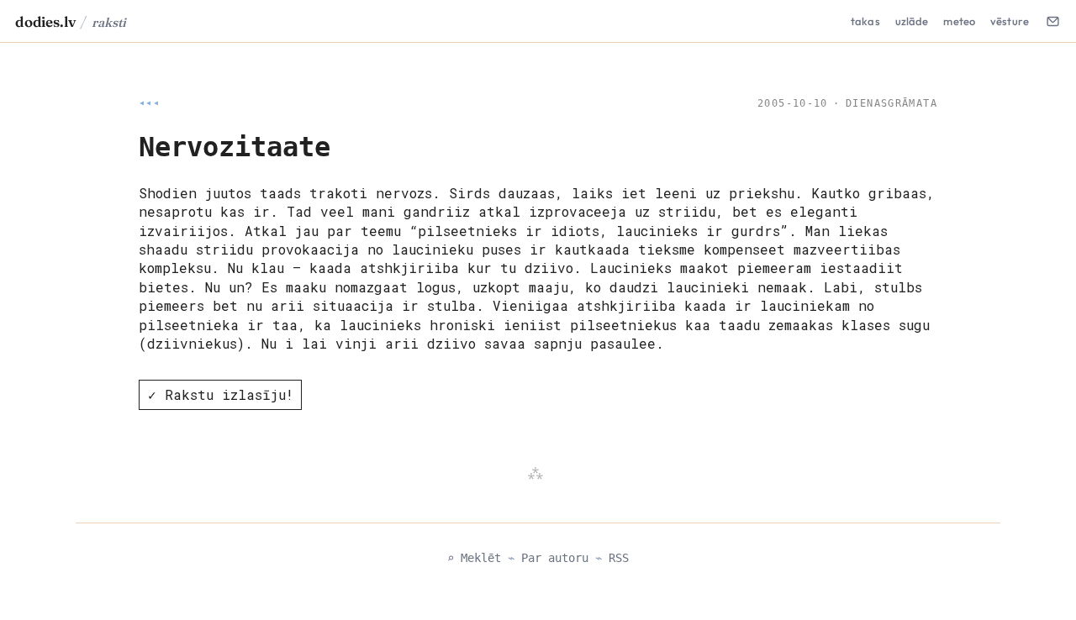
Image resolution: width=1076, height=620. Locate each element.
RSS (619, 558)
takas (865, 21)
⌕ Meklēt (474, 558)
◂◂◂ (149, 103)
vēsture (1009, 21)
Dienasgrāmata (891, 103)
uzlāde (912, 21)
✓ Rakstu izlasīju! (220, 394)
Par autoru (554, 558)
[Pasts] (1052, 21)
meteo (959, 21)
